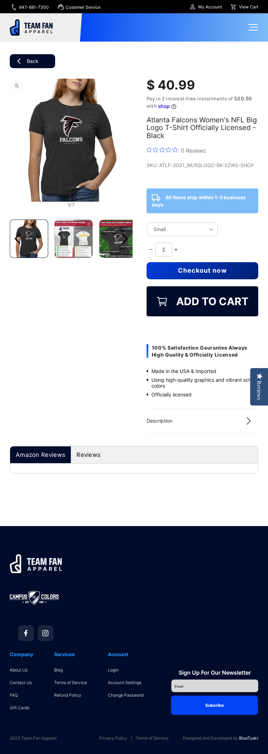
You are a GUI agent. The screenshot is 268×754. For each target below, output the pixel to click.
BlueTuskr (248, 738)
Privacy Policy (113, 738)
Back (32, 61)
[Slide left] (17, 238)
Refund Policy (67, 695)
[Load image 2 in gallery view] (73, 239)
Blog (58, 670)
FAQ (14, 695)
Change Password (125, 695)
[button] (202, 421)
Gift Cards (19, 707)
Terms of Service (70, 682)
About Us (19, 670)
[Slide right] (125, 238)
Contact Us (21, 682)
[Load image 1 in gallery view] (29, 239)
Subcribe (214, 705)
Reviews (88, 454)
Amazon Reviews (40, 454)
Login (113, 670)
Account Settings (124, 682)
